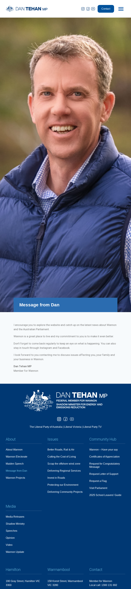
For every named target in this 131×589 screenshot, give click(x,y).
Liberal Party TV (92, 426)
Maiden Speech (15, 463)
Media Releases (15, 516)
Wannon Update (15, 552)
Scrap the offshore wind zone (63, 463)
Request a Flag (98, 481)
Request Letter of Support (103, 474)
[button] (121, 8)
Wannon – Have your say (103, 449)
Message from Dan (16, 470)
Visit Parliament (98, 488)
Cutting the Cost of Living (61, 456)
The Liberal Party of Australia (46, 426)
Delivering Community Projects (65, 492)
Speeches (11, 530)
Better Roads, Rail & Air (60, 449)
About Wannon (14, 449)
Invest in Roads (56, 477)
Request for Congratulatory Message (104, 465)
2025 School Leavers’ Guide (105, 495)
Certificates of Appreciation (104, 456)
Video (9, 545)
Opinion (10, 537)
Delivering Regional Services (64, 470)
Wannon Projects (15, 477)
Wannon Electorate (16, 456)
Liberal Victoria (72, 426)
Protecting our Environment (62, 484)
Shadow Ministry (15, 523)
